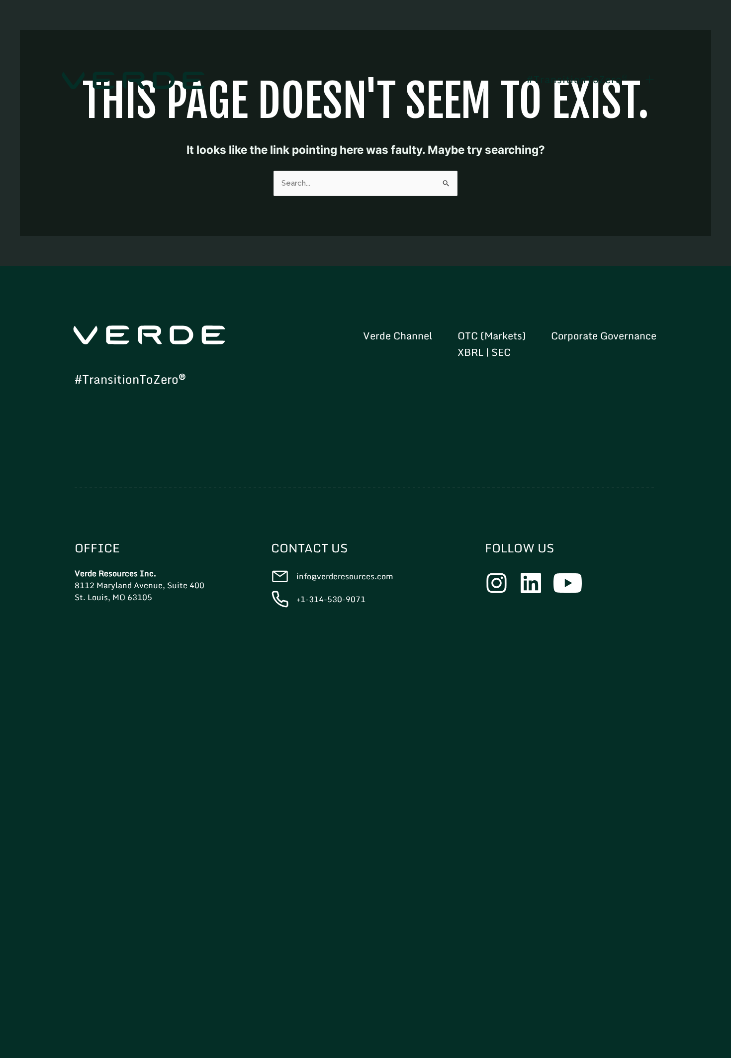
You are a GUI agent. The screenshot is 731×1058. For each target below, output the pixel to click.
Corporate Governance (603, 336)
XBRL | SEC (484, 352)
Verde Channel (398, 336)
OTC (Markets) (491, 336)
